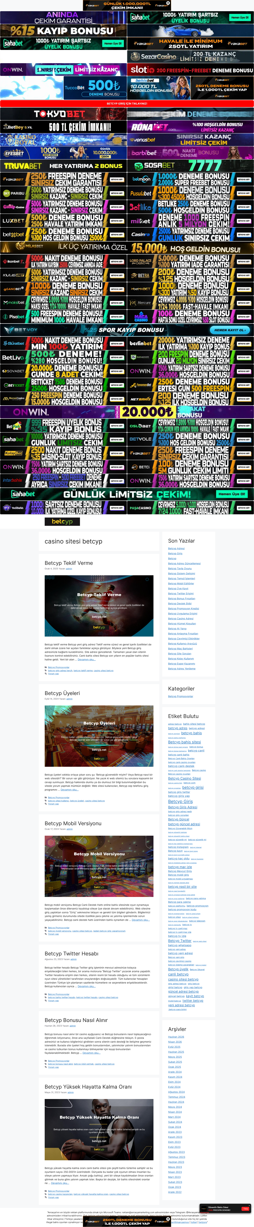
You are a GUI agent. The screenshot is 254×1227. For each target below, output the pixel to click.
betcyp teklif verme (83, 670)
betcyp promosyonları (176, 914)
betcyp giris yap (179, 796)
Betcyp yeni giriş (176, 957)
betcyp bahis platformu (177, 738)
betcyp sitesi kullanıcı (58, 800)
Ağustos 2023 (176, 1152)
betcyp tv (187, 924)
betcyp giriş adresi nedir (180, 811)
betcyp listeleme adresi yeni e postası (182, 863)
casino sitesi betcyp (103, 670)
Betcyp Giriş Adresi (182, 807)
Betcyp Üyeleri (62, 693)
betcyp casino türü (175, 783)
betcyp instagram (178, 847)
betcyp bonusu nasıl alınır (60, 1064)
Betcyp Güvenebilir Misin (180, 828)
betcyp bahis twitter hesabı (61, 997)
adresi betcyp (175, 724)
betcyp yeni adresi (180, 953)
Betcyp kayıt (175, 850)
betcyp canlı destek (181, 766)
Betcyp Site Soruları (179, 653)
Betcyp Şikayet (197, 969)
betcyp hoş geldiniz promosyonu (180, 844)
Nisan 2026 (175, 1041)
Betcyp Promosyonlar (58, 667)
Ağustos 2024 (176, 1091)
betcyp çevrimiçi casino (179, 961)
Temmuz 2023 (176, 1157)
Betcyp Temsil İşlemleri (181, 578)
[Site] (63, 179)
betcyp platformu (176, 906)
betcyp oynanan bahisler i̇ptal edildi (181, 895)
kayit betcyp (195, 996)
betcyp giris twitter (179, 792)
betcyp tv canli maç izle (179, 932)
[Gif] (127, 248)
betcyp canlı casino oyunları (181, 762)
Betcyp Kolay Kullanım (181, 658)
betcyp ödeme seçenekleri (181, 965)
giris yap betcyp (193, 987)
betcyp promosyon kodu (182, 909)
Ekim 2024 (174, 1081)
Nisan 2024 (175, 1112)
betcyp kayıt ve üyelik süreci (179, 855)
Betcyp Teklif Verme (69, 563)
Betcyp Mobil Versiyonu (73, 823)
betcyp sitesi (174, 917)
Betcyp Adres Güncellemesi (184, 563)
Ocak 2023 (174, 1187)
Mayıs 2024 (175, 1106)
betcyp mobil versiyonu (59, 931)
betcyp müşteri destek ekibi (178, 883)
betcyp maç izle (180, 867)
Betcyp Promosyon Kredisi (183, 608)
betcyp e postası (174, 788)
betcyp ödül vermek (84, 1064)
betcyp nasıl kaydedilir (176, 891)
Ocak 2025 (174, 1066)
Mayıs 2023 (175, 1167)
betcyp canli (196, 750)
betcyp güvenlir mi (197, 839)
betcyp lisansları (197, 859)
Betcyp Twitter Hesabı (71, 953)
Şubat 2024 (175, 1122)
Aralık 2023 (175, 1132)
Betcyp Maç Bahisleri (180, 648)
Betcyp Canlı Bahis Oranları (181, 758)
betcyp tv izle (177, 936)
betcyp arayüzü (174, 734)
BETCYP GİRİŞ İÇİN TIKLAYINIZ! (127, 103)
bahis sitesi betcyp (194, 723)
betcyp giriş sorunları (178, 815)
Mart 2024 (174, 1117)
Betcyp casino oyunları (179, 774)
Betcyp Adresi (176, 548)
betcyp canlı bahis (178, 754)
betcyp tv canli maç (177, 928)
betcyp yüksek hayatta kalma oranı (91, 1194)
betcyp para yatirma (196, 898)
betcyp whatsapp (179, 945)
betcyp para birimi (177, 1009)
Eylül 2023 (174, 1147)
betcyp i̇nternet (196, 847)
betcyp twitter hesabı (86, 997)
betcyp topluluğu (174, 925)
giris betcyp (193, 983)
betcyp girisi (193, 787)
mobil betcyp (174, 1001)
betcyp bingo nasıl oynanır (178, 747)
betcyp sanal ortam (193, 914)
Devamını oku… (87, 659)
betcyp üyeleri (77, 800)
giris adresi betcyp (177, 983)
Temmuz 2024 (176, 1096)
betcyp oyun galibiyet (176, 899)
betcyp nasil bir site (182, 886)
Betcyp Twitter (180, 941)
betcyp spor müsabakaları (178, 921)
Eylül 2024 (174, 1086)
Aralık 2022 (175, 1192)
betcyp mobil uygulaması (180, 879)
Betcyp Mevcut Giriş (180, 871)
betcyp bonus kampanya (177, 751)
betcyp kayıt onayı (191, 851)
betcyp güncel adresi (184, 824)
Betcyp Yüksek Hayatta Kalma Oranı (88, 1087)
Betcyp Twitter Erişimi (181, 593)
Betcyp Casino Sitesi (184, 778)
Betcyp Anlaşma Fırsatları (183, 633)
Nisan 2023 (175, 1172)
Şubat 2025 (175, 1061)
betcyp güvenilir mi (177, 839)
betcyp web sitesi (200, 941)
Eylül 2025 (174, 1046)
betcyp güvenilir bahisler (177, 832)
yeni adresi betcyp (181, 1005)
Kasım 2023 (175, 1137)
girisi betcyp (175, 987)
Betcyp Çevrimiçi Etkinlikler (184, 638)
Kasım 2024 (175, 1076)
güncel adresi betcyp (183, 991)
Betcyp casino (199, 770)
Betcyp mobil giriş (178, 874)
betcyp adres (177, 728)
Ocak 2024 (174, 1127)
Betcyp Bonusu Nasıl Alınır (76, 1020)
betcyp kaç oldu (178, 858)
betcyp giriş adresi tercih (60, 670)
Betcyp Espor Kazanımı (181, 663)
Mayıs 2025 (175, 1056)
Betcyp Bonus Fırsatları (181, 598)
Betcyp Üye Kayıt (178, 588)
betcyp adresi (197, 728)
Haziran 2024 (176, 1101)
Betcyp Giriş (175, 553)
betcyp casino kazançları (60, 1194)
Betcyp (172, 558)
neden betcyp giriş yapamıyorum (109, 931)
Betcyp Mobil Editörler (181, 583)
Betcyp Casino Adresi (180, 618)
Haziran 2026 (176, 1036)
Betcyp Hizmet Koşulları (182, 623)
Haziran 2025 (176, 1051)
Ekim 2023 (174, 1142)
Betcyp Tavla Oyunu (180, 568)
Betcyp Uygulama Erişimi (182, 613)
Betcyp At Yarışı (177, 628)
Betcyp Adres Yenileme (181, 668)
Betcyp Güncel (178, 819)
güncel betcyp (176, 996)
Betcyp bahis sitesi (184, 742)
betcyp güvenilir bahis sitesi (178, 836)
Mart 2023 (174, 1177)
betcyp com (189, 782)
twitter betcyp (193, 1000)
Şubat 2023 (175, 1182)
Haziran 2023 (176, 1162)
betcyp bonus (196, 747)
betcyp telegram (197, 921)
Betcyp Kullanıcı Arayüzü (182, 643)
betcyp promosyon (197, 905)
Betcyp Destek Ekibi (180, 603)
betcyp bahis (191, 733)
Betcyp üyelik (178, 969)
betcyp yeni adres (177, 949)
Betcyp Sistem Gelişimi (181, 573)
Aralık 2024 (175, 1071)
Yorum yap (53, 673)
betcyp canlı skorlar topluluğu (179, 770)
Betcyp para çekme (179, 901)
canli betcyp (178, 974)
